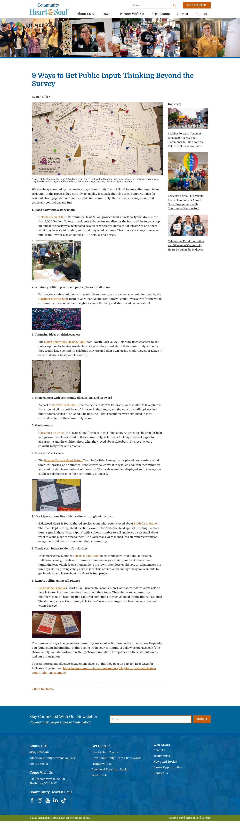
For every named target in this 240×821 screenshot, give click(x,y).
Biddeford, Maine (145, 523)
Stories (182, 14)
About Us (84, 14)
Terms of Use (193, 818)
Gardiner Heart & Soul (53, 298)
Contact (201, 14)
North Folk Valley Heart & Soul (64, 342)
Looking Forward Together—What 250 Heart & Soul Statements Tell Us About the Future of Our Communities (186, 140)
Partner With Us (132, 14)
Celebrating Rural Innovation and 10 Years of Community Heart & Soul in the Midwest (186, 245)
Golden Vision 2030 (51, 217)
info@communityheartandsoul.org (52, 758)
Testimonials (162, 756)
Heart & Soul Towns (104, 752)
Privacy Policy (176, 818)
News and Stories (165, 761)
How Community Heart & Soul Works (116, 758)
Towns (107, 14)
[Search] (174, 5)
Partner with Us (101, 763)
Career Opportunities (167, 767)
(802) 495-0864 (39, 752)
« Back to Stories (43, 689)
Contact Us (160, 773)
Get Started (196, 5)
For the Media (38, 763)
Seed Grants (161, 14)
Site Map (206, 818)
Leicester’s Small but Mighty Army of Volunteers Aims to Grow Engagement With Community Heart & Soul (185, 202)
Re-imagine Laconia (51, 588)
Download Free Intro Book (109, 769)
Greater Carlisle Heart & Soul (63, 460)
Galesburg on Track (51, 432)
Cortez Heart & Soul (65, 405)
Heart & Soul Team (87, 555)
